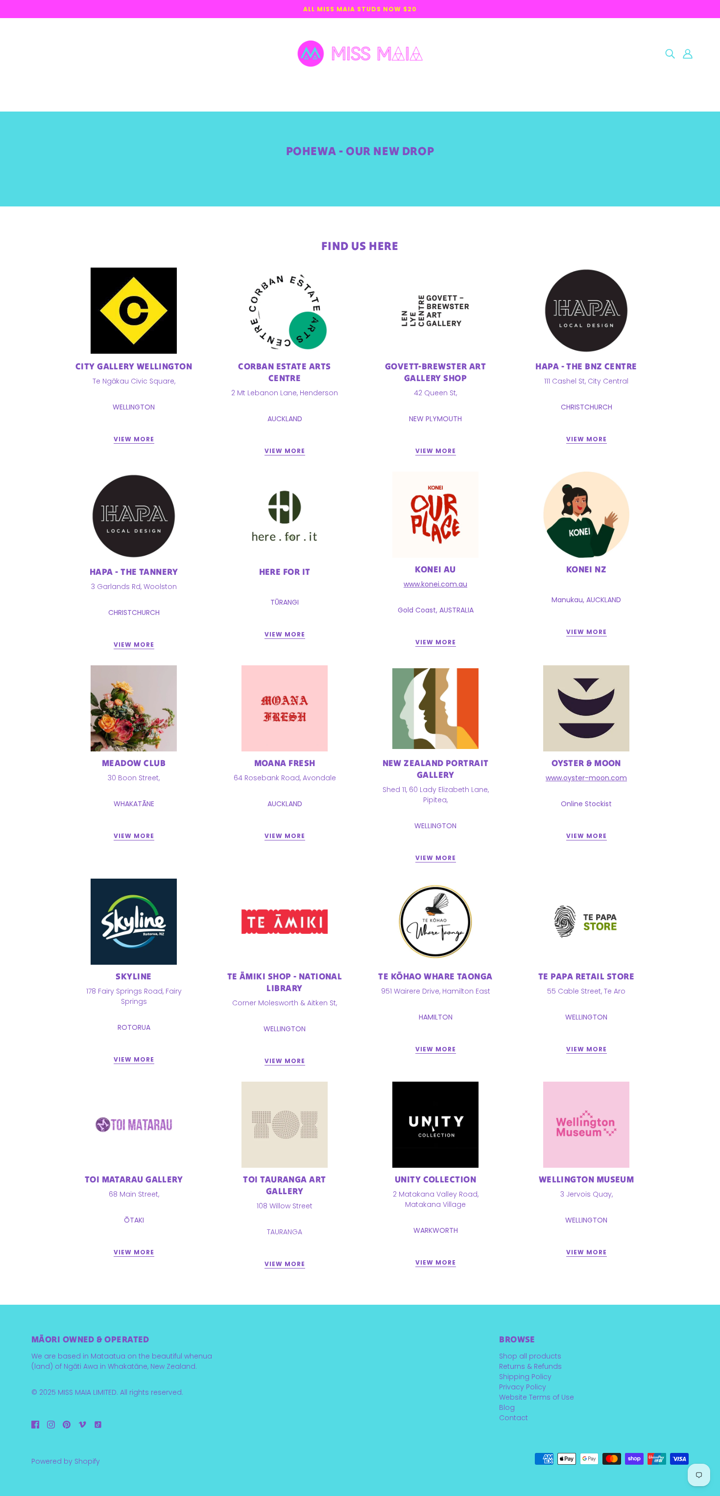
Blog (507, 1407)
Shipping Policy (525, 1377)
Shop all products (530, 1356)
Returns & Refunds (530, 1366)
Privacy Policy (522, 1387)
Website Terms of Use (536, 1397)
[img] (670, 54)
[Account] (687, 54)
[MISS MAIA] (360, 53)
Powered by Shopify (65, 1461)
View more (134, 439)
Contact (513, 1418)
